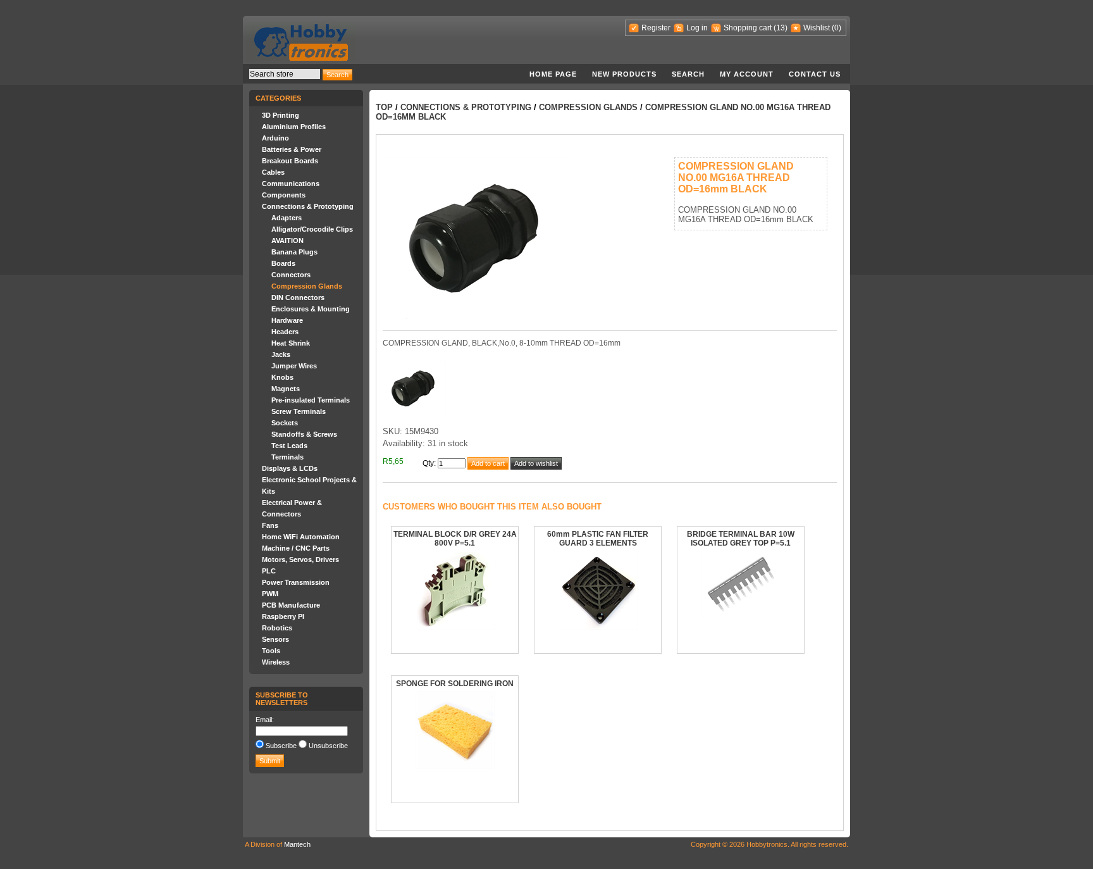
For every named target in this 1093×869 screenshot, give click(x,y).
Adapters (286, 218)
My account (747, 74)
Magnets (285, 388)
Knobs (282, 377)
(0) (836, 27)
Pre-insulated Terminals (310, 400)
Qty (428, 463)
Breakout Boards (290, 161)
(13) (780, 27)
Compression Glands (306, 286)
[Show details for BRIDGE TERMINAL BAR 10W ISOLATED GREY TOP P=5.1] (741, 615)
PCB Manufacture (291, 605)
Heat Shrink (290, 343)
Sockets (284, 423)
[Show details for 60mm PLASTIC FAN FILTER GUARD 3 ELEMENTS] (598, 627)
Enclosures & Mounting (310, 309)
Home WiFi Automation (301, 537)
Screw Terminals (298, 411)
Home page (553, 74)
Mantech (297, 844)
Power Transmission (296, 582)
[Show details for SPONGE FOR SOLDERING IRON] (455, 766)
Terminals (287, 457)
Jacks (280, 354)
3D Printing (280, 115)
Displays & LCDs (290, 468)
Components (284, 195)
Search (688, 74)
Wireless (276, 662)
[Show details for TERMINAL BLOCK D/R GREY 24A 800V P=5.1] (455, 627)
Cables (273, 172)
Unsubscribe (328, 745)
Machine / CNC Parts (296, 548)
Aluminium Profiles (294, 126)
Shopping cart (748, 27)
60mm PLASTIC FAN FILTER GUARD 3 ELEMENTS (597, 538)
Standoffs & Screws (304, 434)
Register (655, 27)
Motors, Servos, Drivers (300, 559)
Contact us (815, 74)
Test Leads (289, 445)
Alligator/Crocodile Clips (312, 229)
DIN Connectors (297, 297)
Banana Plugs (294, 252)
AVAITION (287, 240)
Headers (285, 331)
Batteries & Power (291, 149)
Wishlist (816, 27)
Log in (697, 27)
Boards (283, 263)
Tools (271, 650)
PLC (269, 571)
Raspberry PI (283, 616)
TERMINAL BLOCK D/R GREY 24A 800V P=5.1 (455, 538)
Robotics (277, 628)
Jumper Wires (294, 366)
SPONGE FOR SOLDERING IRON (455, 683)
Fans (270, 525)
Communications (290, 183)
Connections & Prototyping (308, 206)
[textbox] (284, 74)
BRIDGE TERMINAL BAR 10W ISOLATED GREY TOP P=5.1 (740, 538)
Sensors (275, 639)
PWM (270, 593)
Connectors (291, 274)
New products (624, 74)
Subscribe (281, 745)
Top (384, 107)
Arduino (275, 138)
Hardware (287, 320)
